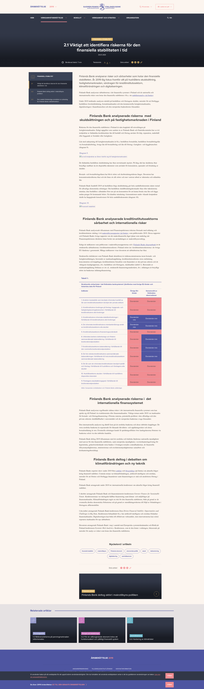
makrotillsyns (103, 551)
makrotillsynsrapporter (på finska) (115, 233)
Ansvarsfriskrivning (80, 669)
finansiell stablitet (88, 551)
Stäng (169, 676)
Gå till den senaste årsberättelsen (68, 684)
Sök (170, 18)
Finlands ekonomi (116, 551)
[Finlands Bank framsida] (102, 7)
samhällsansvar (127, 556)
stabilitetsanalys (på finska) (142, 95)
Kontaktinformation (123, 669)
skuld (145, 551)
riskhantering (155, 551)
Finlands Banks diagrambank (144, 244)
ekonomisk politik (132, 551)
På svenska (145, 7)
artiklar (119, 470)
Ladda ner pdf (164, 7)
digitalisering (114, 556)
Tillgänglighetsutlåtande (102, 669)
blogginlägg (130, 470)
